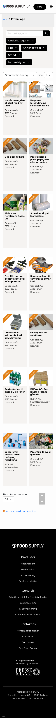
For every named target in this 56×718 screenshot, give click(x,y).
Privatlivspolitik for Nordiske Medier (28, 597)
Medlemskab (28, 569)
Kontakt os (28, 636)
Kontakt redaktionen (28, 630)
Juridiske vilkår (28, 603)
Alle (5, 19)
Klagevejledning (28, 608)
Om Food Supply (28, 648)
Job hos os (28, 642)
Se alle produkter (28, 581)
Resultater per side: (15, 494)
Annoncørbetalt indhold (28, 614)
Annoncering (28, 575)
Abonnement (28, 563)
